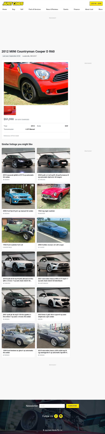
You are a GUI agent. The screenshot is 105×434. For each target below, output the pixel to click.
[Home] (12, 3)
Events (66, 9)
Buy (13, 9)
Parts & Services (35, 9)
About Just (89, 9)
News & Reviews (52, 9)
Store (101, 9)
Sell (22, 9)
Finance (77, 9)
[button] (10, 110)
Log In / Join (96, 4)
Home (4, 9)
